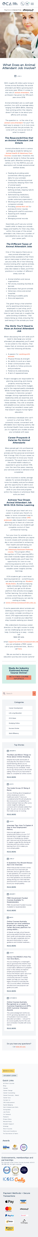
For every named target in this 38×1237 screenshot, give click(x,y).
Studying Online (14, 723)
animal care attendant (13, 123)
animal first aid (22, 206)
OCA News (12, 718)
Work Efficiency (14, 733)
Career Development (16, 708)
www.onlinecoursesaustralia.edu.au (21, 603)
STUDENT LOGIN (10, 1075)
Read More (11, 777)
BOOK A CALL (8, 1071)
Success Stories (14, 728)
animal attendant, (22, 92)
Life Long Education (15, 713)
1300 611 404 (21, 1047)
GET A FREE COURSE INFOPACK (18, 677)
